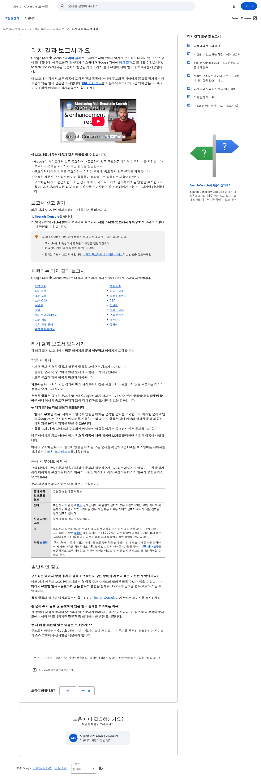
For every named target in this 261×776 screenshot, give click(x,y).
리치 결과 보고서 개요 (207, 46)
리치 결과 (74, 58)
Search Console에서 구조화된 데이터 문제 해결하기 (216, 65)
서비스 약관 (60, 768)
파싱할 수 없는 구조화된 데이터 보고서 (217, 54)
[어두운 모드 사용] (100, 768)
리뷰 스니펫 (116, 310)
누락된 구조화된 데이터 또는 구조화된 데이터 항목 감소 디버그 (217, 78)
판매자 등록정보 (45, 329)
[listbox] (83, 769)
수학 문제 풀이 (44, 324)
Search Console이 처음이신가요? (210, 185)
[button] (6, 6)
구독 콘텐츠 (116, 315)
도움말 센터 (12, 18)
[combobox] (131, 6)
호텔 (38, 310)
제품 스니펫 (116, 291)
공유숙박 (114, 319)
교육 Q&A (41, 300)
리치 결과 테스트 (204, 97)
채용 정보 (41, 319)
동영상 (113, 324)
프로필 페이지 (117, 295)
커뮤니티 (30, 18)
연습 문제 (115, 286)
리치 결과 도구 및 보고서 (204, 36)
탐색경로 (40, 286)
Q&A (112, 300)
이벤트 (39, 305)
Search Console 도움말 (30, 6)
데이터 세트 (42, 291)
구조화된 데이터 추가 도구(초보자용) (216, 105)
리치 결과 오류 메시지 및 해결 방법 (215, 89)
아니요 (86, 690)
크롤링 (78, 532)
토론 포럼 (41, 295)
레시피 (113, 305)
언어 (77, 763)
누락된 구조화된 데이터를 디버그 (102, 254)
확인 (79, 505)
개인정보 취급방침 (42, 768)
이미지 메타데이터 (46, 315)
